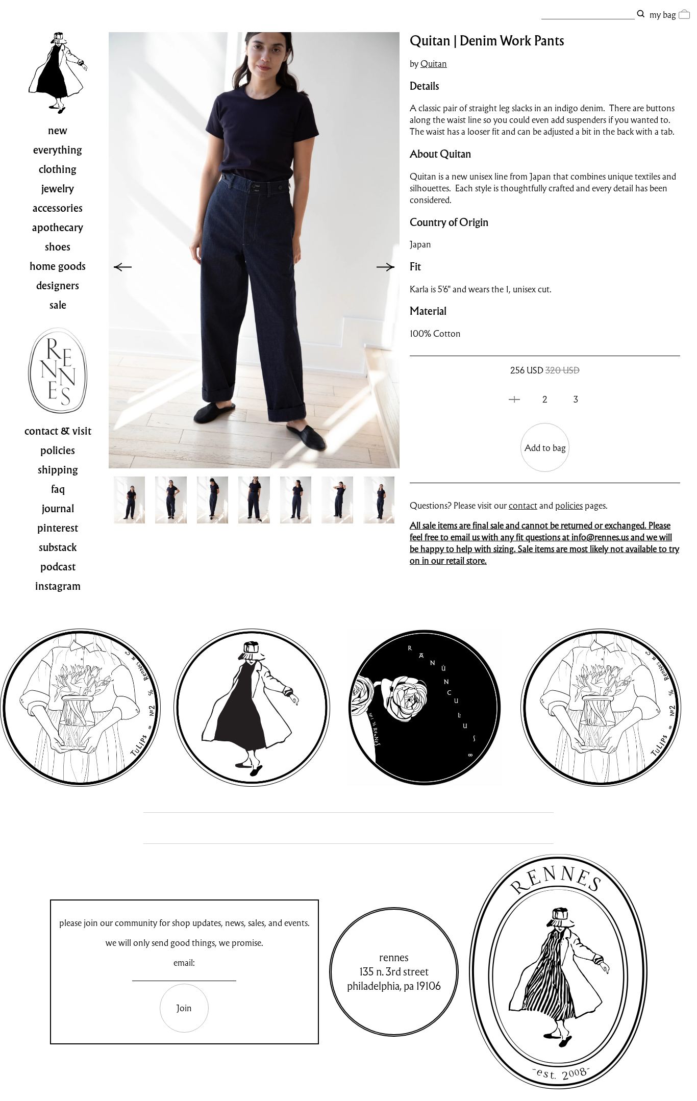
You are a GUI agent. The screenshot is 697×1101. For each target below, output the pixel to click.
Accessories (58, 208)
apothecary (57, 227)
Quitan (433, 63)
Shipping (58, 470)
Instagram (58, 586)
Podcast (58, 567)
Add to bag (545, 448)
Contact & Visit (57, 431)
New (57, 130)
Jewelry (57, 189)
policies (569, 505)
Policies (57, 450)
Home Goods (58, 266)
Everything (57, 150)
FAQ (58, 489)
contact (523, 505)
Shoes (57, 247)
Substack (58, 547)
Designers (57, 286)
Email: (184, 962)
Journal (58, 509)
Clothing (58, 169)
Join (184, 1008)
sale (57, 305)
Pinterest (57, 528)
